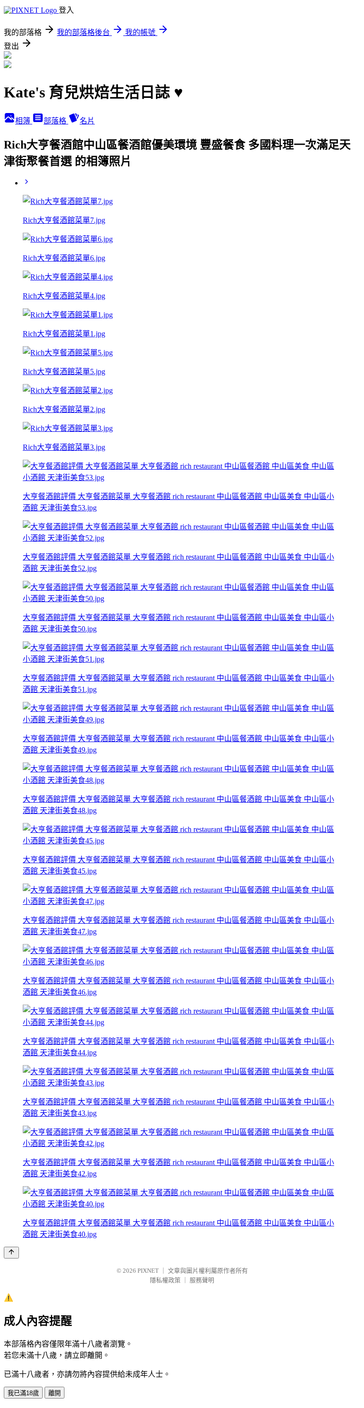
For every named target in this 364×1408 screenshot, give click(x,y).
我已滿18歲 (23, 1393)
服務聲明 (202, 1280)
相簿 (23, 121)
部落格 (56, 121)
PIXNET (148, 1270)
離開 (54, 1393)
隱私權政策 (165, 1280)
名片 (87, 121)
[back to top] (11, 1253)
